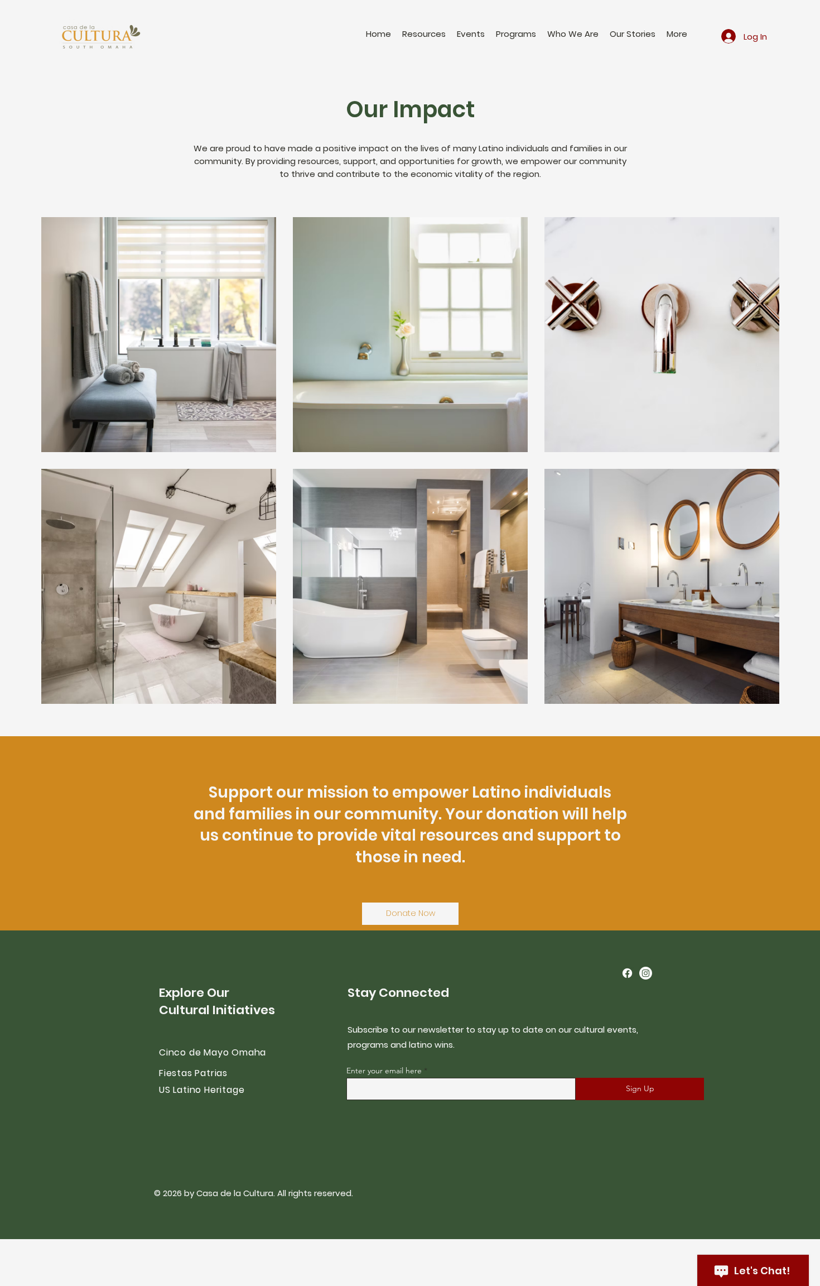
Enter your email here (384, 1070)
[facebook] (627, 973)
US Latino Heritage (201, 1089)
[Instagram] (645, 973)
